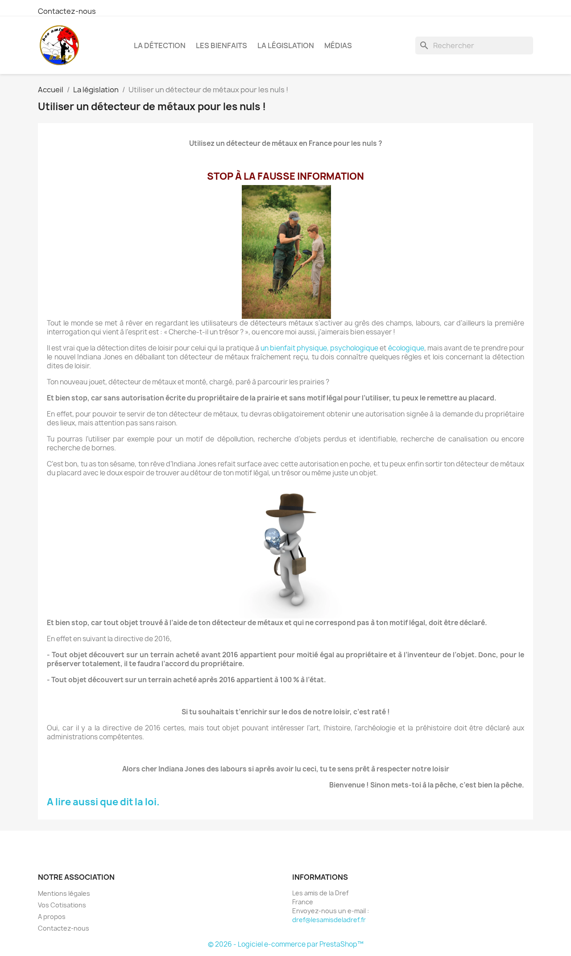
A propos (52, 916)
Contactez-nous (67, 11)
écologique (406, 348)
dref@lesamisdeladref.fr (329, 919)
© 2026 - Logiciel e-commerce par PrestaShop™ (286, 944)
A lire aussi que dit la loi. (103, 801)
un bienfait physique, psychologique (319, 348)
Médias (338, 45)
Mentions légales (64, 893)
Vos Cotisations (62, 905)
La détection (160, 45)
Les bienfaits (221, 45)
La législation (285, 45)
